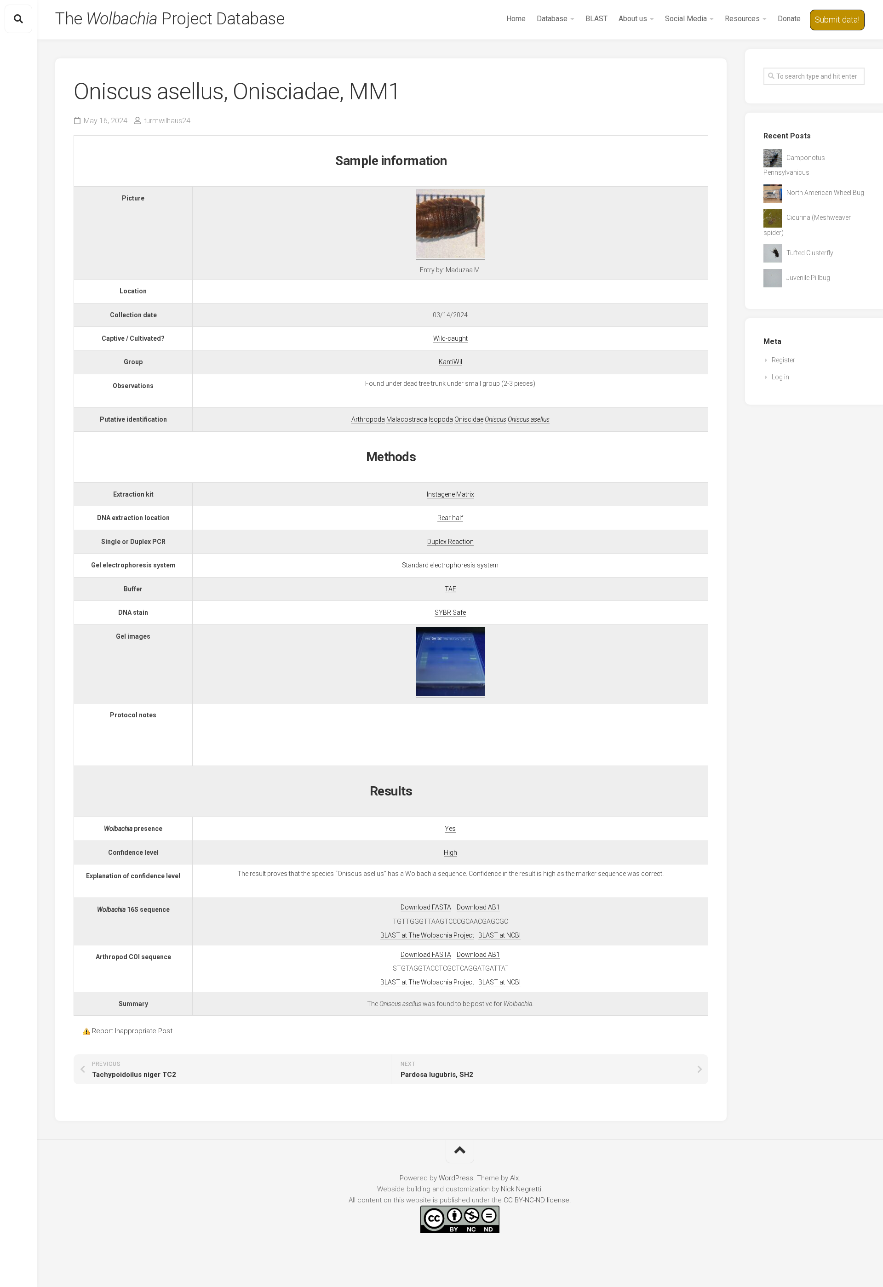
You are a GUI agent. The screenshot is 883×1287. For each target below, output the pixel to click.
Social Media (686, 18)
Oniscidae (468, 419)
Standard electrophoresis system (450, 565)
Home (516, 18)
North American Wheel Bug (825, 192)
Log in (780, 377)
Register (783, 360)
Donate (789, 18)
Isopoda (441, 419)
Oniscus (495, 419)
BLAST (596, 18)
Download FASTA (426, 907)
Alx (514, 1178)
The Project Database (169, 19)
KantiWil (450, 362)
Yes (450, 828)
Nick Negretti (521, 1189)
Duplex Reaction (450, 541)
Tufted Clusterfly (809, 253)
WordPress (456, 1178)
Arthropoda (368, 419)
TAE (450, 589)
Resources (742, 18)
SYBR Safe (450, 612)
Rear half (450, 517)
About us (633, 18)
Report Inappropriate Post (132, 1031)
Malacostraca (406, 419)
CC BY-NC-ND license (536, 1200)
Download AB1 (478, 907)
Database (552, 18)
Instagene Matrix (450, 494)
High (450, 852)
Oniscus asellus (529, 419)
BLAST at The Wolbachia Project (427, 935)
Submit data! (837, 19)
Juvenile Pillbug (808, 277)
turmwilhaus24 (167, 120)
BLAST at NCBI (499, 935)
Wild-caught (450, 338)
